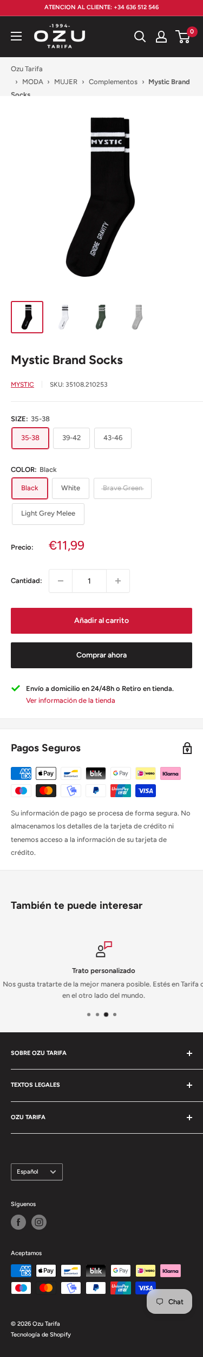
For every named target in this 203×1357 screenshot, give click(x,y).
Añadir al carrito (101, 620)
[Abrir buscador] (140, 37)
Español (27, 1171)
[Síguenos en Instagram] (39, 1222)
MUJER (65, 82)
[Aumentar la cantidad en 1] (118, 581)
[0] (183, 36)
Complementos (113, 82)
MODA (32, 82)
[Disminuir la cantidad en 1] (60, 581)
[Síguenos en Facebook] (18, 1222)
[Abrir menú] (16, 36)
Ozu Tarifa (27, 69)
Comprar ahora (101, 655)
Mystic (22, 384)
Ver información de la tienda (70, 700)
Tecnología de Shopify (41, 1334)
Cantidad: (26, 581)
